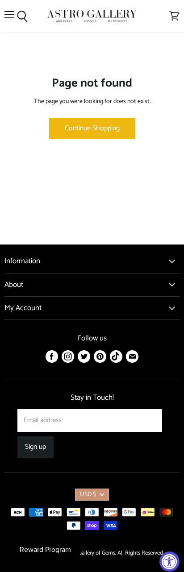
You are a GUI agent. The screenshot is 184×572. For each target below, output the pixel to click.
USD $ (88, 494)
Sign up (35, 447)
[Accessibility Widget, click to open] (169, 561)
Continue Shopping (92, 128)
